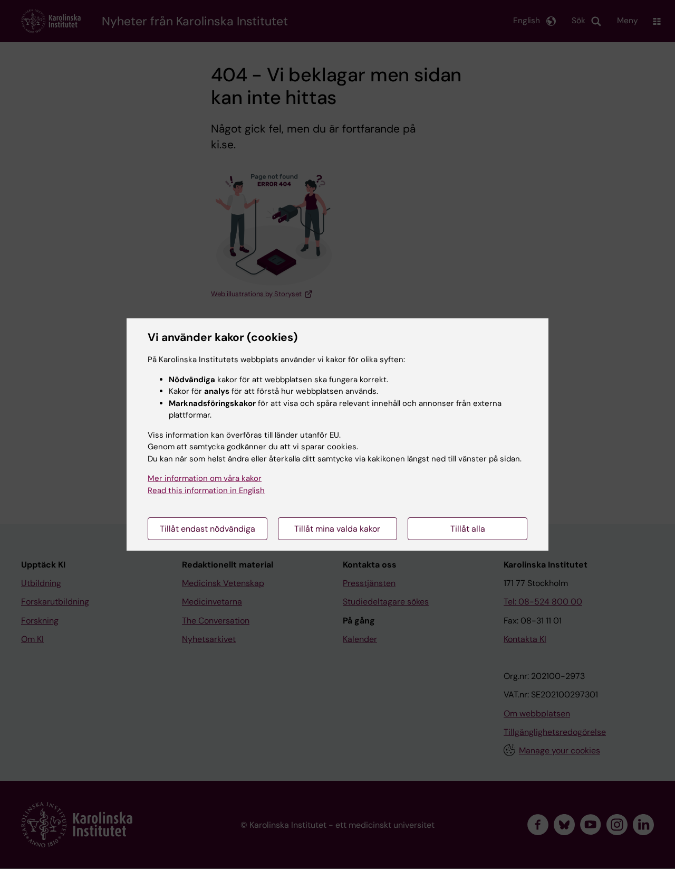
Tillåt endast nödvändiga (207, 528)
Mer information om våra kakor (205, 478)
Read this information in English (206, 490)
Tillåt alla (467, 528)
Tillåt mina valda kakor (337, 528)
